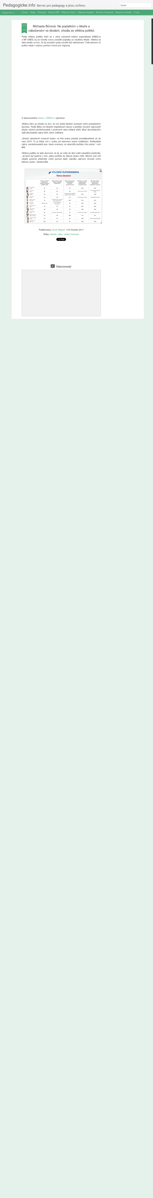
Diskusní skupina (86, 12)
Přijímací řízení (69, 12)
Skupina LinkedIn (123, 12)
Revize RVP (53, 12)
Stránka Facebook (104, 12)
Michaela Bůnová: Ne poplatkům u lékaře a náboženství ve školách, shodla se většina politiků (61, 28)
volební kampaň (71, 234)
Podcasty (42, 12)
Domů (25, 12)
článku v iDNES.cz (46, 117)
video (60, 234)
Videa (33, 12)
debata (53, 234)
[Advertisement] (117, 70)
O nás (136, 12)
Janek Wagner (58, 229)
